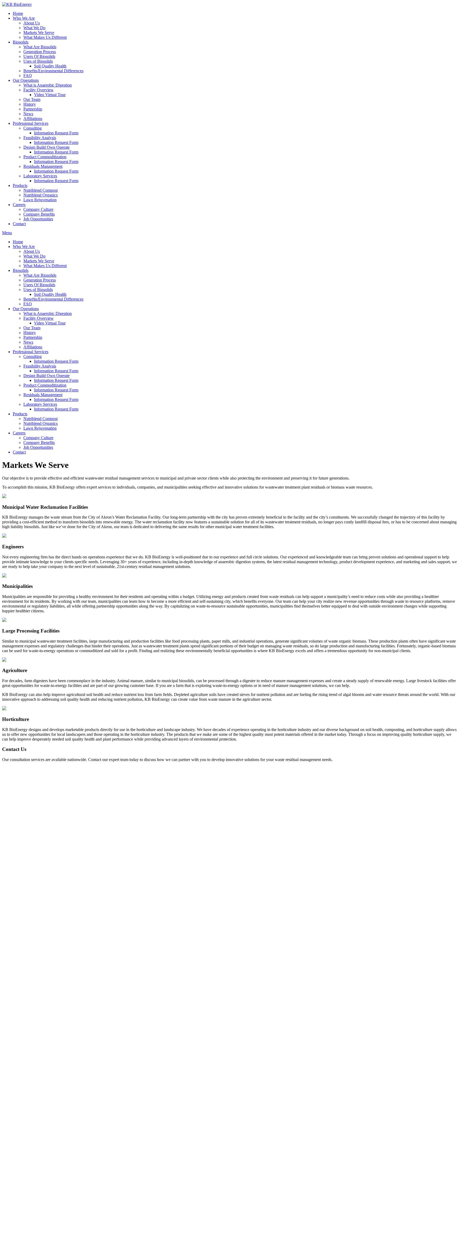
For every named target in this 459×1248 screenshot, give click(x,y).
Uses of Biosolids (38, 61)
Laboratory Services (40, 176)
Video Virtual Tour (50, 94)
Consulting (32, 128)
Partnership (32, 109)
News (28, 114)
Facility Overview (38, 90)
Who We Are (24, 18)
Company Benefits (39, 214)
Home (18, 13)
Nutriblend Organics (40, 195)
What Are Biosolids (39, 47)
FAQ (27, 75)
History (29, 104)
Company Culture (38, 209)
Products (20, 185)
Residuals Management (42, 166)
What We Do (34, 27)
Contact (19, 223)
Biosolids (20, 42)
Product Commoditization (44, 157)
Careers (19, 204)
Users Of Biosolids (39, 56)
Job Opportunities (38, 219)
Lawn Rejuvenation (40, 200)
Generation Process (39, 51)
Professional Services (30, 123)
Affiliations (32, 118)
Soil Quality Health (50, 66)
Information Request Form (56, 133)
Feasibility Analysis (39, 137)
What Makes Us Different (45, 37)
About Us (31, 23)
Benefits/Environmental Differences (53, 71)
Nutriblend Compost (40, 190)
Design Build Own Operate (46, 147)
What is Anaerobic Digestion (47, 85)
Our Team (31, 99)
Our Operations (26, 80)
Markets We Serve (38, 32)
